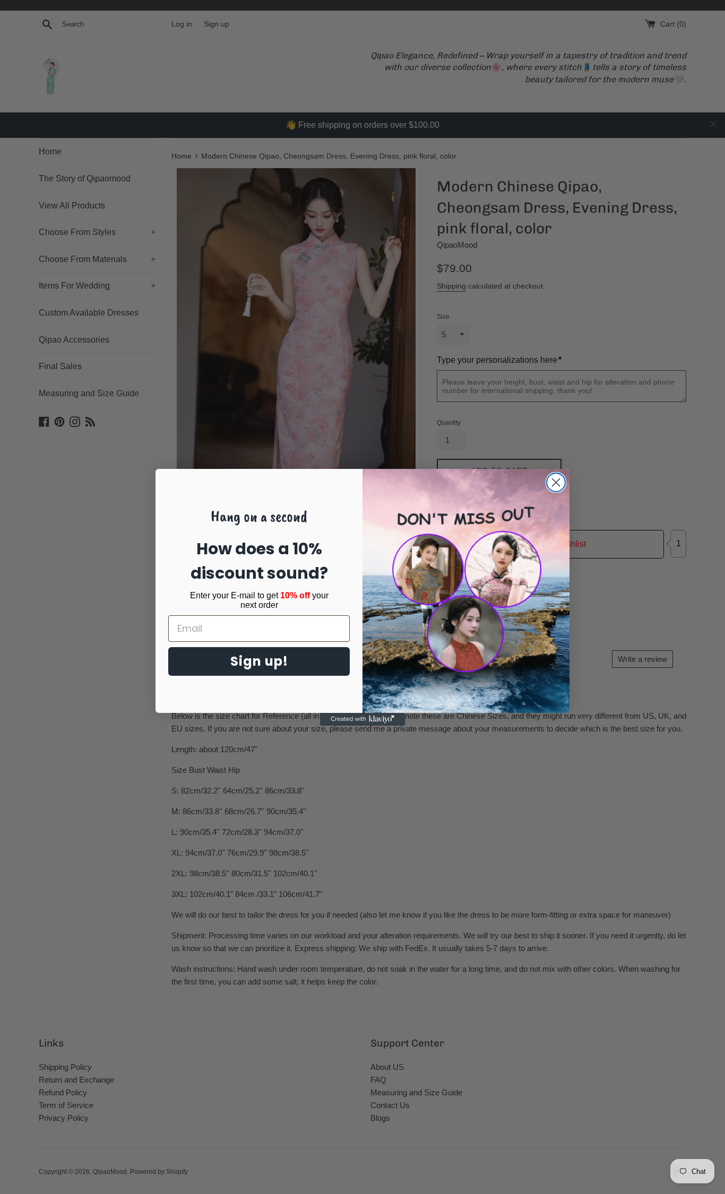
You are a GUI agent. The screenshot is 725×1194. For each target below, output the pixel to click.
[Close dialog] (556, 482)
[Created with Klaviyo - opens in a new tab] (362, 719)
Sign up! (259, 661)
